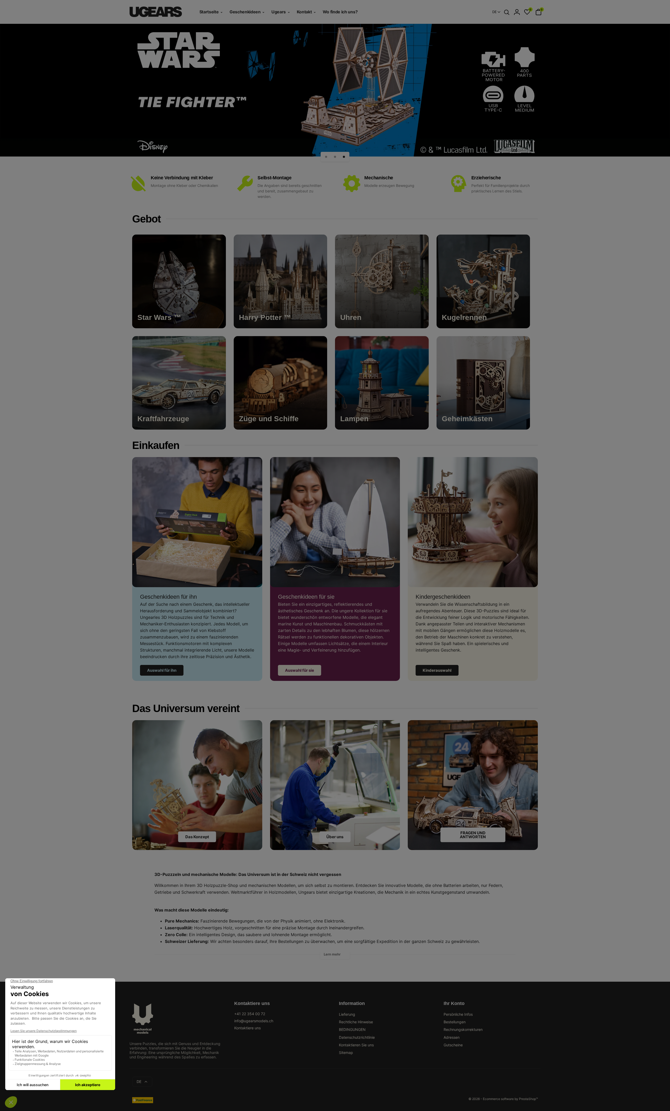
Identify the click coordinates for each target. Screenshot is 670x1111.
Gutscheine (453, 1045)
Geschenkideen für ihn (168, 596)
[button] (326, 157)
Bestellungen (455, 1022)
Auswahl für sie (299, 670)
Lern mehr (332, 954)
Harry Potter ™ (265, 317)
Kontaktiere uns (247, 1028)
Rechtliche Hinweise (356, 1022)
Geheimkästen (467, 419)
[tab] (335, 955)
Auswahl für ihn (161, 670)
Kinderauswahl (437, 670)
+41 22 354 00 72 (249, 1014)
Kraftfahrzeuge (163, 419)
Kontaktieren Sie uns (356, 1045)
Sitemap (346, 1052)
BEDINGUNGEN (352, 1029)
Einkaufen (155, 445)
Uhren (350, 317)
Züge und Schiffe (269, 419)
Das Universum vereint (185, 708)
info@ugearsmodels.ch (253, 1021)
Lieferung (347, 1014)
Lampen (354, 419)
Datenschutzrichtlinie (357, 1037)
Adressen (452, 1037)
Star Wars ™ (159, 317)
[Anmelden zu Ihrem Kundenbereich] (517, 12)
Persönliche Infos (458, 1014)
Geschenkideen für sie (306, 596)
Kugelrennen (464, 317)
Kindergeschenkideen (443, 596)
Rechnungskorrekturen (463, 1029)
